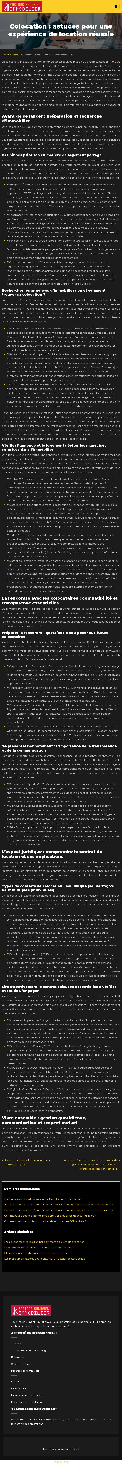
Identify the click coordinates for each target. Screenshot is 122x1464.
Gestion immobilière (13, 55)
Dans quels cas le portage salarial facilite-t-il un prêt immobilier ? (43, 1198)
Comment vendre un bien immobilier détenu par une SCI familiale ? (45, 1221)
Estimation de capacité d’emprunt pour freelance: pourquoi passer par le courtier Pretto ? (58, 1204)
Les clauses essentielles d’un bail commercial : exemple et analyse (44, 1241)
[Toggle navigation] (116, 6)
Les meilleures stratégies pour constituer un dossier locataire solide (44, 1258)
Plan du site (61, 1461)
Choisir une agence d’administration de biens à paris (35, 1253)
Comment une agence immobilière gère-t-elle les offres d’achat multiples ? (50, 1215)
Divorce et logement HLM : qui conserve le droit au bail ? (38, 1247)
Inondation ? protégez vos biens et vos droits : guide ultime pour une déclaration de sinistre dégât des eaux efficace (90, 1164)
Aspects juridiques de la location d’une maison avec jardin (28, 1162)
